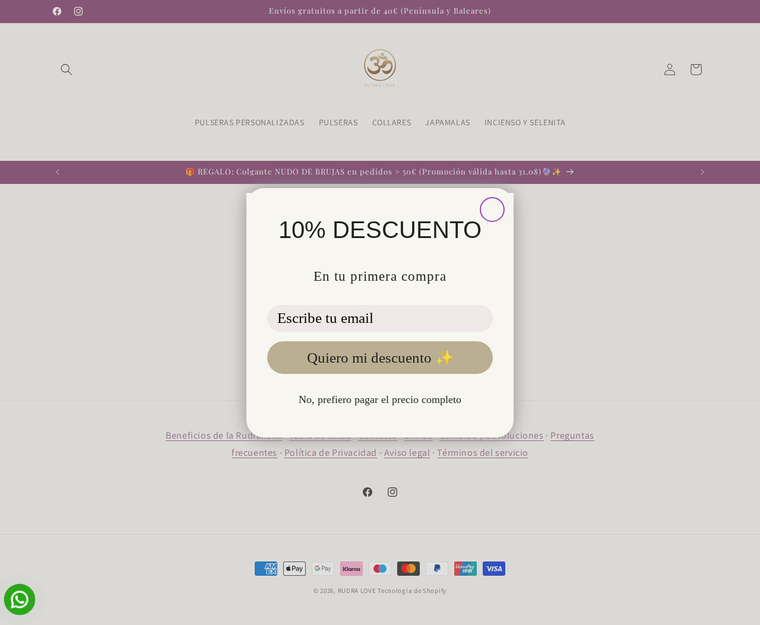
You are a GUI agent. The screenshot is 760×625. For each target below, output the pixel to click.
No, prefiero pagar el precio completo (380, 399)
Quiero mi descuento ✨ (380, 358)
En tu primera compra (380, 276)
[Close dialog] (492, 209)
